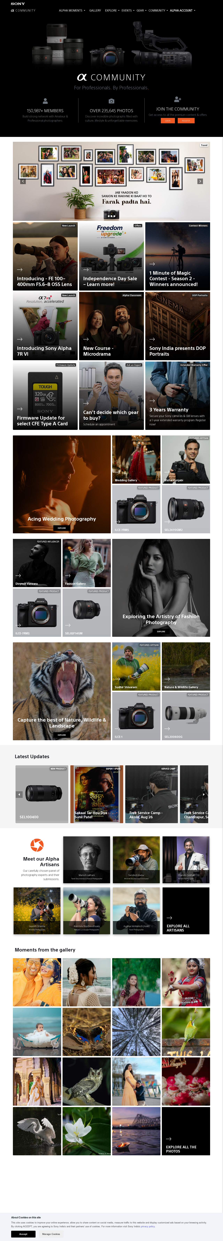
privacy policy (148, 1226)
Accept (23, 1234)
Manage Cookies (51, 1234)
